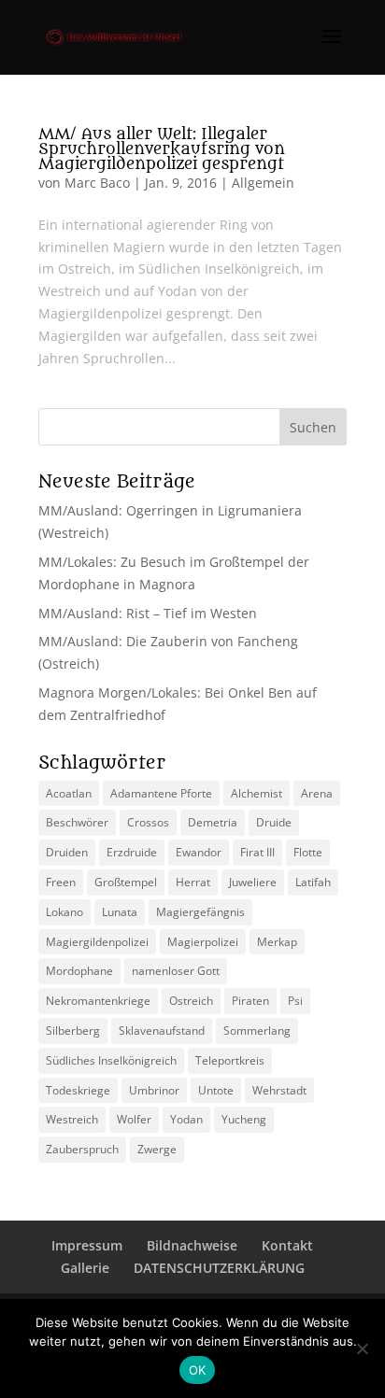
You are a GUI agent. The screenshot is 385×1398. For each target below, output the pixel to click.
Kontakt (287, 1245)
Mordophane (79, 971)
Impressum (86, 1245)
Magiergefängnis (200, 912)
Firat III (257, 852)
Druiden (67, 852)
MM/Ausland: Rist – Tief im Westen (147, 613)
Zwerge (157, 1149)
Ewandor (198, 852)
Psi (295, 1001)
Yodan (186, 1119)
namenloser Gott (176, 971)
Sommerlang (257, 1030)
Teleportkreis (229, 1060)
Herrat (193, 882)
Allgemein (263, 182)
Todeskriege (78, 1090)
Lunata (119, 912)
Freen (61, 882)
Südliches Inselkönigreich (111, 1060)
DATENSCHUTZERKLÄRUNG (219, 1268)
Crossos (148, 822)
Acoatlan (69, 793)
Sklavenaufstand (162, 1030)
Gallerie (85, 1268)
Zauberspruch (82, 1149)
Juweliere (253, 882)
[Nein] (361, 1348)
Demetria (212, 822)
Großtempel (125, 882)
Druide (274, 822)
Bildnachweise (192, 1245)
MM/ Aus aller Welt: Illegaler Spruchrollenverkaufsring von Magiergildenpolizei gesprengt (161, 149)
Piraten (250, 1001)
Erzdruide (132, 852)
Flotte (307, 852)
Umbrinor (154, 1090)
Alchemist (256, 793)
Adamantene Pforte (161, 793)
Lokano (64, 912)
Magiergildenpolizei (97, 942)
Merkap (277, 942)
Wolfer (134, 1119)
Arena (317, 793)
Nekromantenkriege (98, 1001)
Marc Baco (97, 182)
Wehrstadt (279, 1090)
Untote (216, 1090)
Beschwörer (77, 822)
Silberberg (73, 1030)
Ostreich (191, 1001)
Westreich (72, 1119)
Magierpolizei (202, 942)
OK (198, 1370)
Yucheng (243, 1119)
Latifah (313, 882)
